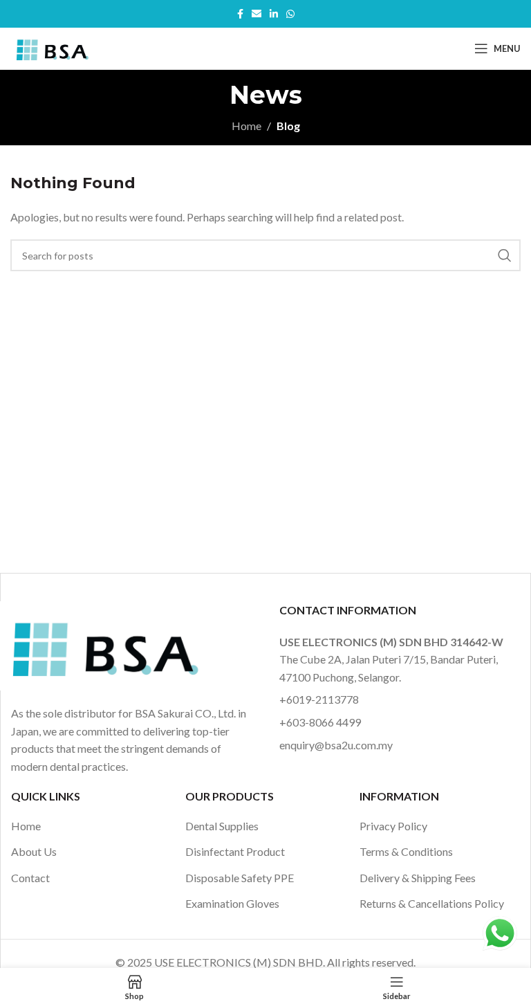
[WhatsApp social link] (290, 14)
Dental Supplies (222, 825)
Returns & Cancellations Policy (432, 903)
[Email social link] (257, 14)
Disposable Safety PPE (239, 877)
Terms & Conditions (406, 851)
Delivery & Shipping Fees (418, 877)
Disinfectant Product (235, 851)
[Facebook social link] (240, 14)
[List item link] (396, 699)
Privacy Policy (393, 825)
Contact (30, 877)
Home (246, 125)
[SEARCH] (505, 255)
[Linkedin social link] (274, 14)
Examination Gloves (232, 903)
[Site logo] (51, 46)
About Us (34, 851)
